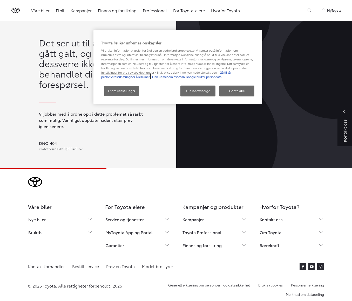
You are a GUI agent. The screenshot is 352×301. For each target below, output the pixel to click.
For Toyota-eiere (189, 10)
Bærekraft (269, 245)
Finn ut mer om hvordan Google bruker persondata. (186, 77)
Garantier (114, 245)
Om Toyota (270, 232)
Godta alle (237, 91)
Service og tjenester (124, 219)
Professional (155, 10)
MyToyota (334, 10)
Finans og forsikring (117, 10)
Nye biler (37, 219)
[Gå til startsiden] (15, 10)
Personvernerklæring (307, 285)
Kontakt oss (271, 219)
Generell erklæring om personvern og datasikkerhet (209, 285)
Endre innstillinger (122, 91)
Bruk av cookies (270, 285)
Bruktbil (36, 232)
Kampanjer (81, 10)
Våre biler (40, 10)
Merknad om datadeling (305, 294)
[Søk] (309, 10)
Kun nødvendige (198, 91)
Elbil (60, 10)
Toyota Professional (201, 232)
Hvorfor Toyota (225, 10)
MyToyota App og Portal (129, 232)
